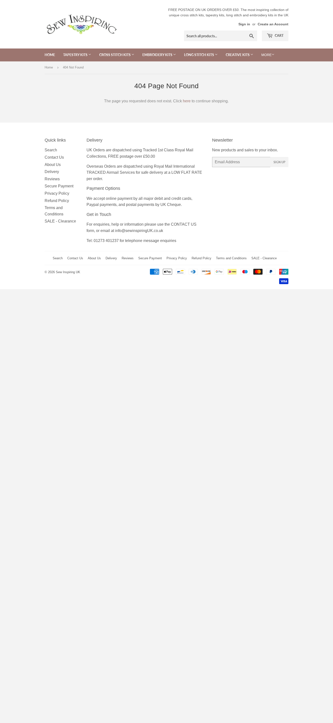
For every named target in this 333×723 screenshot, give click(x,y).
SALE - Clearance (60, 221)
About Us (53, 165)
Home (50, 55)
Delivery (52, 172)
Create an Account (273, 24)
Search (51, 150)
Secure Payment (59, 186)
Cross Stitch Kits (115, 55)
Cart (279, 35)
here (187, 101)
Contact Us (54, 157)
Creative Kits (238, 55)
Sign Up (279, 162)
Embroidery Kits (157, 55)
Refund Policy (57, 201)
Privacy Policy (57, 193)
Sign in (244, 24)
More (266, 55)
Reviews (52, 179)
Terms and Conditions (231, 258)
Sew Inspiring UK (68, 272)
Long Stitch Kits (199, 55)
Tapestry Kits (75, 55)
